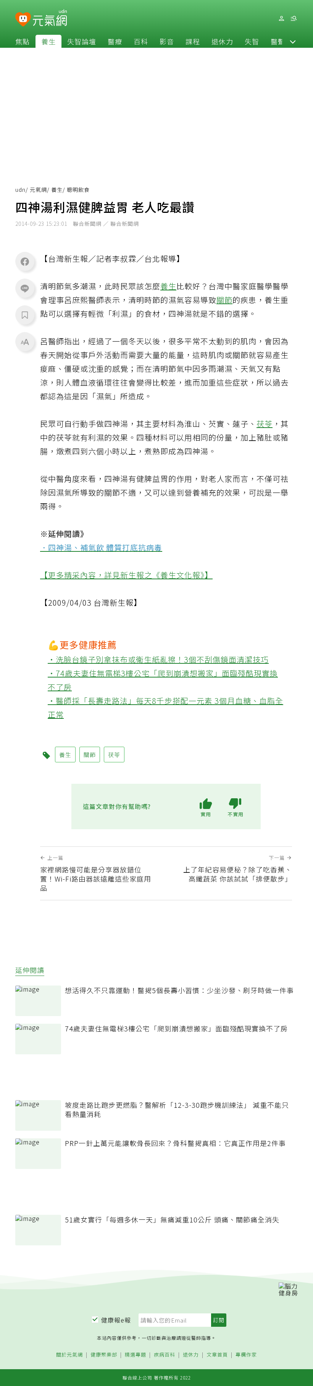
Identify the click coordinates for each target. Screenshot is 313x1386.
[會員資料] (281, 18)
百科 (141, 41)
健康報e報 (116, 1320)
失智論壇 (81, 41)
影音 (167, 41)
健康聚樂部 (103, 1355)
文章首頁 (217, 1355)
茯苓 (265, 423)
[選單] (293, 18)
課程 (193, 41)
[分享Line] (24, 288)
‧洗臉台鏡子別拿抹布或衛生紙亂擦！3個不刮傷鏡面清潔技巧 (158, 659)
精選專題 (135, 1355)
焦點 (22, 41)
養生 (48, 41)
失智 (252, 41)
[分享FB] (24, 261)
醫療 (115, 41)
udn (20, 189)
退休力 (222, 41)
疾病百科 (164, 1355)
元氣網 (38, 189)
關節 (224, 299)
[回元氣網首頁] (50, 18)
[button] (293, 41)
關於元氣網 (69, 1355)
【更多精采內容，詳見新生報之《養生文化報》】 (126, 574)
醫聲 (278, 41)
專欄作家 (246, 1355)
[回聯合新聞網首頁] (23, 19)
